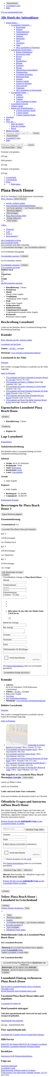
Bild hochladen (12, 213)
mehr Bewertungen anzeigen (12, 572)
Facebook (5, 1066)
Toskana (19, 99)
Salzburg (19, 36)
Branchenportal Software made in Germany (18, 1071)
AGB (29, 859)
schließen (24, 256)
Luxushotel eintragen (18, 1046)
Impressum (5, 1056)
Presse (13, 128)
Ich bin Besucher (18, 991)
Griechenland (17, 472)
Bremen (19, 63)
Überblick (5, 417)
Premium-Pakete (33, 1046)
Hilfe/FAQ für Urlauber (28, 1044)
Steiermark (20, 38)
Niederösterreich (22, 32)
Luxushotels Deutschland (21, 50)
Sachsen (19, 79)
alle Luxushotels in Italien (26, 101)
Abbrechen (28, 870)
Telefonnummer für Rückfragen (15, 649)
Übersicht (10, 229)
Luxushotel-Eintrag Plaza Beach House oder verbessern (24, 964)
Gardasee (19, 97)
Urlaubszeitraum (9, 585)
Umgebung (6, 426)
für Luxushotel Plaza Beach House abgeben (22, 948)
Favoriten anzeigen (14, 925)
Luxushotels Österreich (20, 25)
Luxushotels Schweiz (19, 104)
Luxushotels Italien (19, 92)
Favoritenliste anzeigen (10, 256)
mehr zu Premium (8, 373)
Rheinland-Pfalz (22, 77)
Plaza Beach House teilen (16, 216)
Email (5, 644)
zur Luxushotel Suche (9, 243)
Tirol (18, 41)
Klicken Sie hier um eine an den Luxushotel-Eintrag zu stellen (21, 822)
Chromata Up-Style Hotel (35, 386)
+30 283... (12, 348)
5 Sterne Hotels (22, 113)
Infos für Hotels (17, 124)
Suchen (36, 133)
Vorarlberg (20, 43)
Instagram (13, 1066)
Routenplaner (6, 442)
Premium (4, 362)
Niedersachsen (22, 72)
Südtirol (19, 95)
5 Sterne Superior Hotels (26, 115)
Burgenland (20, 27)
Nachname (7, 639)
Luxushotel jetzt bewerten (19, 529)
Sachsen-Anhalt (22, 81)
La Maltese (29, 382)
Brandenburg (21, 61)
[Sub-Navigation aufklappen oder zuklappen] (18, 23)
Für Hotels (5, 1035)
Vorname (6, 635)
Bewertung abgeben (14, 211)
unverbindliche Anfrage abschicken (16, 673)
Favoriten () (11, 1003)
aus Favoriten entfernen (35, 922)
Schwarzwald (21, 86)
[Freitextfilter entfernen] (31, 133)
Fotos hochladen (13, 927)
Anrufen (9, 920)
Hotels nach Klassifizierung (22, 108)
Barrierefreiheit (12, 3)
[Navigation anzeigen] (2, 911)
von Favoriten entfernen (33, 208)
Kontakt (15, 500)
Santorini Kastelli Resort (35, 763)
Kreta (19, 470)
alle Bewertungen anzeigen (11, 283)
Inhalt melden (12, 221)
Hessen (19, 68)
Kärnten (19, 29)
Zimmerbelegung (10, 592)
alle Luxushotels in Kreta (11, 240)
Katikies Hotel (31, 749)
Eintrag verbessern (14, 218)
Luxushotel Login (13, 6)
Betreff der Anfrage (10, 622)
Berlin (18, 59)
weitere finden (12, 950)
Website (6, 580)
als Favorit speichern (14, 208)
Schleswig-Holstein (24, 83)
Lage (8, 232)
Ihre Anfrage (8, 627)
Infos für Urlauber (18, 126)
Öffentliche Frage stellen (16, 930)
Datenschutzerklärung (15, 666)
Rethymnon (16, 468)
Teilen (9, 915)
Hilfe (8, 8)
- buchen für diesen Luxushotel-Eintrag (20, 970)
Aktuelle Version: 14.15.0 (37, 1073)
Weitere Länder (17, 106)
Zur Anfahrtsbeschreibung (16, 698)
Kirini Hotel (30, 754)
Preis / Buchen (7, 199)
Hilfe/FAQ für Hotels (9, 1044)
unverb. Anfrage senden (15, 203)
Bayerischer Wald (23, 54)
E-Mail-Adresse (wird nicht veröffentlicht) (19, 844)
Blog (8, 119)
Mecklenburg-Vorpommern (27, 70)
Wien (18, 45)
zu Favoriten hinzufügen (15, 922)
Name (5, 839)
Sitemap (41, 1035)
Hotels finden (11, 23)
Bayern (19, 56)
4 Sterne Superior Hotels (26, 110)
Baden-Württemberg (24, 52)
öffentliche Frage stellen (34, 830)
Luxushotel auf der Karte (11, 344)
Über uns (10, 122)
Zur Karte (10, 696)
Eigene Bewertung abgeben (12, 514)
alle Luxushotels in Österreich (28, 47)
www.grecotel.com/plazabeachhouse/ (21, 205)
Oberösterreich (22, 34)
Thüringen (20, 88)
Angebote (10, 117)
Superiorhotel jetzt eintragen (12, 1021)
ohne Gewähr (14, 777)
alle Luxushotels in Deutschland (28, 90)
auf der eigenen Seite (19, 967)
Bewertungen (12, 236)
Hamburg (20, 65)
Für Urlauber (15, 1035)
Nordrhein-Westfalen (24, 74)
